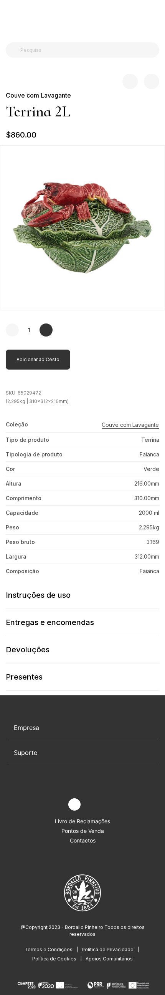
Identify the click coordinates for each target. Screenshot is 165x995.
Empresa (26, 727)
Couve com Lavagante (38, 95)
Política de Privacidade (108, 949)
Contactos (83, 840)
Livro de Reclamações (82, 821)
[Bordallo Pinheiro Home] (81, 19)
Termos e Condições (49, 949)
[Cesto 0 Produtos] (156, 19)
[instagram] (74, 804)
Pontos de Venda (82, 831)
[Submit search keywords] (13, 50)
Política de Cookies (54, 959)
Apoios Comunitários (109, 959)
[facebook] (56, 804)
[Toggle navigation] (10, 18)
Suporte (25, 752)
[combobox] (87, 50)
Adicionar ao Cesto (37, 359)
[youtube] (92, 804)
